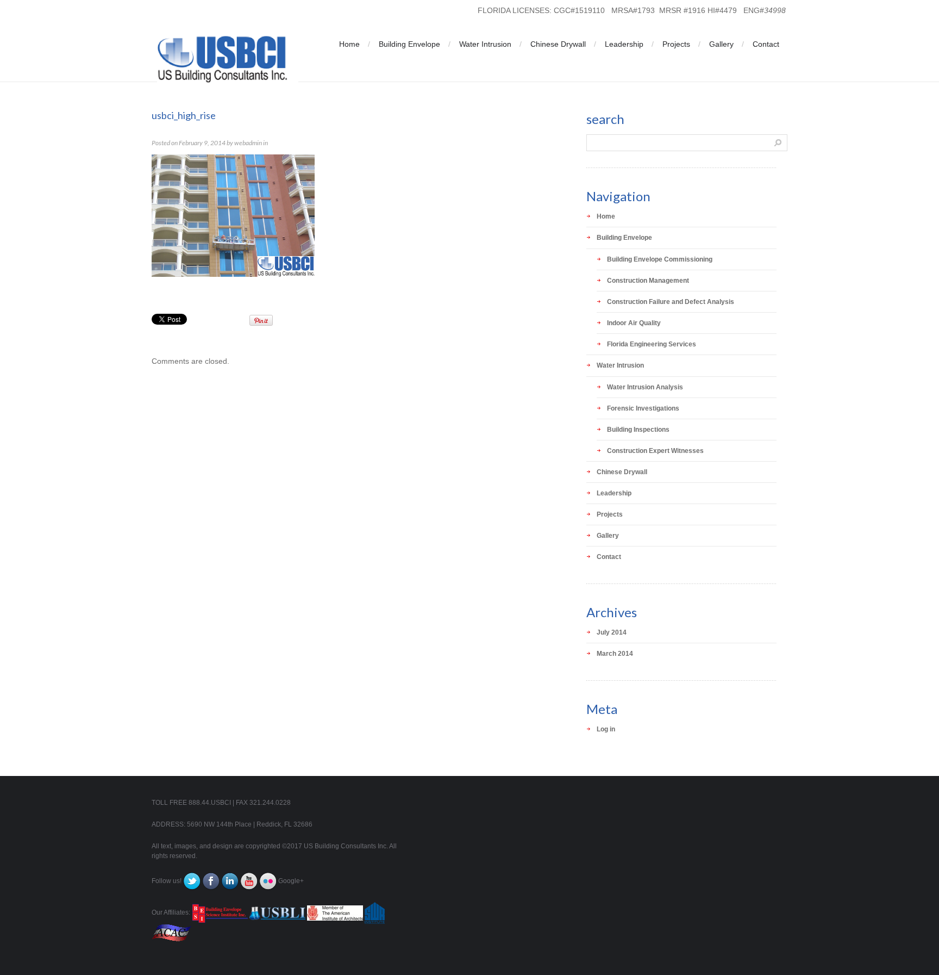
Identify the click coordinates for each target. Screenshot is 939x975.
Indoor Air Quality (634, 323)
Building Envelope (409, 44)
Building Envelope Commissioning (659, 259)
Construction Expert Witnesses (655, 451)
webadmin (248, 143)
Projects (676, 44)
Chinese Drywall (558, 44)
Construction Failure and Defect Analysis (670, 302)
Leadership (624, 44)
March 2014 (615, 653)
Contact (766, 44)
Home (349, 44)
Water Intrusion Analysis (645, 387)
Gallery (721, 44)
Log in (606, 729)
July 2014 (612, 632)
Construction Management (648, 280)
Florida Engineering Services (651, 344)
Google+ (291, 881)
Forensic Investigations (643, 408)
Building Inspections (638, 429)
